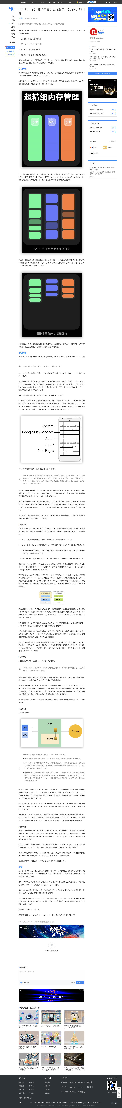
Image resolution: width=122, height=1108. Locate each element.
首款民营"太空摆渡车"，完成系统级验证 (28, 1048)
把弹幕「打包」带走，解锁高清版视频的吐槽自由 (102, 65)
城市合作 (21, 1082)
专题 (13, 33)
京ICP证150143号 (74, 1106)
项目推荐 (21, 1086)
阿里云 (36, 1103)
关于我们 (31, 1086)
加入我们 (31, 1093)
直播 (13, 26)
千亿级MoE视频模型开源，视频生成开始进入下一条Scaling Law (74, 1069)
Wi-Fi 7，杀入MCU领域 (48, 1047)
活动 (13, 37)
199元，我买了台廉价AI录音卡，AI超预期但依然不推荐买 (50, 1069)
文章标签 (47, 1089)
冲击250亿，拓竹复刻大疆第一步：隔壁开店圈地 (73, 1027)
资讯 (13, 23)
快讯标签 (47, 1093)
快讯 (13, 20)
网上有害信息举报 (97, 1103)
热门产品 (47, 1086)
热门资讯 (47, 1082)
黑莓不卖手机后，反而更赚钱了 (51, 1026)
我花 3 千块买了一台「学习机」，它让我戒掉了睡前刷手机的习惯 (102, 58)
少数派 (21, 18)
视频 (13, 30)
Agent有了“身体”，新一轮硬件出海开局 (28, 1027)
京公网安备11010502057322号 (88, 1106)
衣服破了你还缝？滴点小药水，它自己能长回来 (74, 1048)
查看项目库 (112, 141)
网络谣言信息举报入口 (25, 1098)
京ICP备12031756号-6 (63, 1106)
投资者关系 (22, 1093)
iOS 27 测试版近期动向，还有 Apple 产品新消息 (102, 50)
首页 (13, 16)
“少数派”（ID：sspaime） (41, 915)
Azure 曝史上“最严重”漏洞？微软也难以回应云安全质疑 (102, 168)
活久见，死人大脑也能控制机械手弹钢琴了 (28, 1069)
